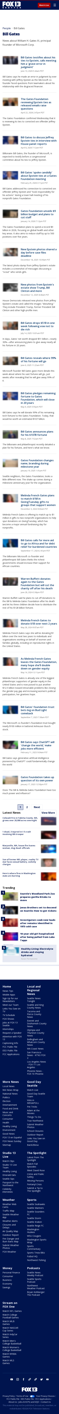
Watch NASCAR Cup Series (10, 1329)
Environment (9, 1129)
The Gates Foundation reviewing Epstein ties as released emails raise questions (36, 103)
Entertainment (10, 1104)
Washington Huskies (33, 1231)
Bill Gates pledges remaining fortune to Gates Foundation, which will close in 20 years (38, 398)
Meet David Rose (36, 1170)
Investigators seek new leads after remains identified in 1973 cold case (37, 923)
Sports (31, 1200)
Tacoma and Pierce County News (34, 1014)
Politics (6, 1097)
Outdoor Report (35, 1134)
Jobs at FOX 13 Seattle (10, 1024)
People (7, 28)
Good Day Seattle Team (36, 1095)
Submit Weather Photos (35, 1126)
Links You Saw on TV (11, 1010)
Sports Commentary (33, 1247)
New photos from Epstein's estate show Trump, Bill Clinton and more (37, 288)
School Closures (35, 1130)
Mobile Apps (9, 994)
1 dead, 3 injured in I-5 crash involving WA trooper (17, 833)
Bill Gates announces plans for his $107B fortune (37, 433)
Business (7, 1279)
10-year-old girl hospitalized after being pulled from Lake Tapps (37, 937)
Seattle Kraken (34, 1221)
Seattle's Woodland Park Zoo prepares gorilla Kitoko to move (37, 897)
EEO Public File (10, 1050)
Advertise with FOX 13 (12, 1038)
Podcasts (33, 1268)
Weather (9, 1200)
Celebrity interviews (8, 1190)
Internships (8, 1029)
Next (37, 807)
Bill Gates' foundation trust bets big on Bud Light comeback (37, 710)
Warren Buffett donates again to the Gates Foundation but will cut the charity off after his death (37, 583)
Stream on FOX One (10, 1304)
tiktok (29, 1379)
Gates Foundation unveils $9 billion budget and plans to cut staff (38, 214)
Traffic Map (8, 1210)
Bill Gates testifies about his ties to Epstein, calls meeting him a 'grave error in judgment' (38, 62)
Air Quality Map (10, 1231)
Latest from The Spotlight (35, 1159)
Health (6, 1122)
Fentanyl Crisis (34, 1184)
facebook (23, 1379)
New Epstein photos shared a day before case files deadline (39, 253)
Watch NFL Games (12, 1311)
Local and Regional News (34, 990)
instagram (17, 1379)
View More (48, 812)
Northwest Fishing (36, 1260)
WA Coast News (35, 1048)
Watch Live (44, 5)
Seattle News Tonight (34, 1000)
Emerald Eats (9, 1175)
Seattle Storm (34, 1218)
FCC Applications (11, 1054)
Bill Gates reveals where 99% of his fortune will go (38, 359)
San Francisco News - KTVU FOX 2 (36, 1055)
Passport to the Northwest (10, 1184)
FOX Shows (8, 1018)
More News (11, 1082)
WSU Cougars (34, 1235)
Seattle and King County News (35, 1006)
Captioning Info (10, 1043)
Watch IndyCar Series (10, 1336)
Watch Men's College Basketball (12, 1342)
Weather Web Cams (9, 1205)
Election (7, 1101)
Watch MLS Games (8, 1362)
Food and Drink (10, 1108)
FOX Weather (9, 1251)
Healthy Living (10, 1126)
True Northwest (35, 1120)
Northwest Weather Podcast (36, 1287)
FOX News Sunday (12, 1141)
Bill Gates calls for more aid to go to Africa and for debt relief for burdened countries (39, 543)
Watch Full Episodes (32, 1165)
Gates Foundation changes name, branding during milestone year (37, 464)
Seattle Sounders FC (35, 1213)
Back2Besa (33, 1144)
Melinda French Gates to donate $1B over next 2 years (39, 622)
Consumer (8, 1118)
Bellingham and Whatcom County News (36, 1042)
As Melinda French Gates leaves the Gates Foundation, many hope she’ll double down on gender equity (39, 663)
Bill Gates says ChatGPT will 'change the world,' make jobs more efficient (37, 745)
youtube (11, 1379)
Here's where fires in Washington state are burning (19, 874)
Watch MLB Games (8, 1323)
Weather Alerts (10, 1220)
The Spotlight (36, 1153)
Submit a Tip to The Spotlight (35, 1189)
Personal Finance (11, 1272)
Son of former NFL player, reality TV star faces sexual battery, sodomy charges (20, 862)
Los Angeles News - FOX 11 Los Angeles (36, 1064)
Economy (7, 1283)
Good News (9, 1133)
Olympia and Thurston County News (35, 1033)
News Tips (8, 990)
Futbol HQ (32, 1256)
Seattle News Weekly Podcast (35, 1274)
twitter (41, 1379)
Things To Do (34, 1116)
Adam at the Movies (33, 1112)
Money (7, 1268)
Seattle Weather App (11, 1216)
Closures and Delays (9, 1226)
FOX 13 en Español (12, 1137)
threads (35, 1379)
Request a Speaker (12, 1032)
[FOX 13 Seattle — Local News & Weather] (12, 5)
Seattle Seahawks (36, 1204)
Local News (8, 1086)
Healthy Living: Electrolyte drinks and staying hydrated (37, 952)
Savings (6, 1287)
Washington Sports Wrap (36, 1241)
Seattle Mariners (35, 1207)
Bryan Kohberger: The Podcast (36, 1293)
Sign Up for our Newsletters (10, 1000)
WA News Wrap (10, 1089)
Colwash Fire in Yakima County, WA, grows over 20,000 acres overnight (20, 819)
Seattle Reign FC (35, 1225)
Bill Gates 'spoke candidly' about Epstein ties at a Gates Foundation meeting (39, 176)
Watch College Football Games (11, 1316)
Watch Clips (8, 1161)
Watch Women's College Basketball (12, 1349)
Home (7, 986)
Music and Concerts (8, 1114)
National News (10, 1093)
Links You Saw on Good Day (36, 1140)
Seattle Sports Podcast (34, 1280)
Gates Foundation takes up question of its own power (37, 778)
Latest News (11, 812)
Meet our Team (11, 1004)
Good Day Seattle (34, 1083)
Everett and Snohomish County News (36, 1023)
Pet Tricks (32, 1106)
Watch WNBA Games (9, 1355)
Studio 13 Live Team (10, 1166)
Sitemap (7, 1144)
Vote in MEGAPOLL (33, 1101)
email (47, 1379)
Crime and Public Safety (35, 1175)
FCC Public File (10, 1046)
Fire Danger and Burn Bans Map (11, 1240)
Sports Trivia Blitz (36, 1252)
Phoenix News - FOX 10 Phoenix (35, 1072)
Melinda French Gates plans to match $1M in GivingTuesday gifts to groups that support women (38, 500)
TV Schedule (9, 1015)
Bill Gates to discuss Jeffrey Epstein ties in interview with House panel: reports (39, 141)
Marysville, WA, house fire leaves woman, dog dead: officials (19, 846)
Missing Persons (35, 1180)
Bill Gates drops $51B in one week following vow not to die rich (38, 326)
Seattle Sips (8, 1178)
